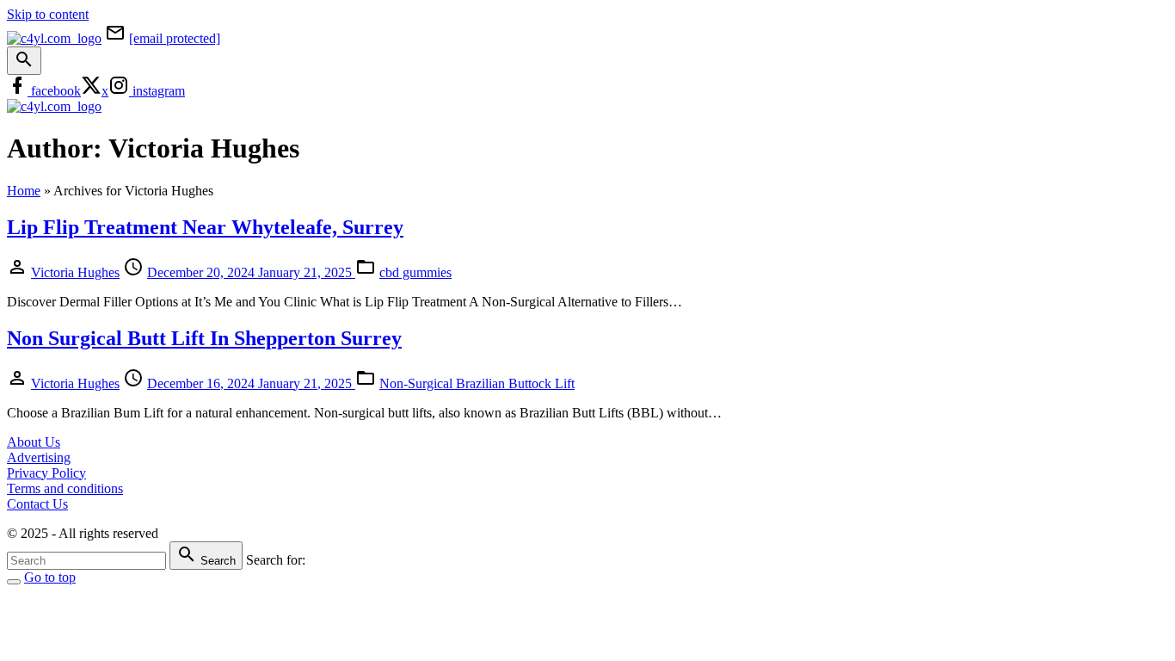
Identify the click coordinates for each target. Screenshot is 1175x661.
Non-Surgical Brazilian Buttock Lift (477, 383)
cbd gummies (415, 272)
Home (23, 190)
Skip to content (48, 14)
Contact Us (37, 504)
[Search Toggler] (14, 581)
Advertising (39, 457)
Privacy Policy (46, 473)
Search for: (275, 560)
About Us (33, 442)
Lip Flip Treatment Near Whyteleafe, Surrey (205, 227)
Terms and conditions (65, 488)
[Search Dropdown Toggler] (24, 60)
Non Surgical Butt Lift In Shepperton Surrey (204, 338)
